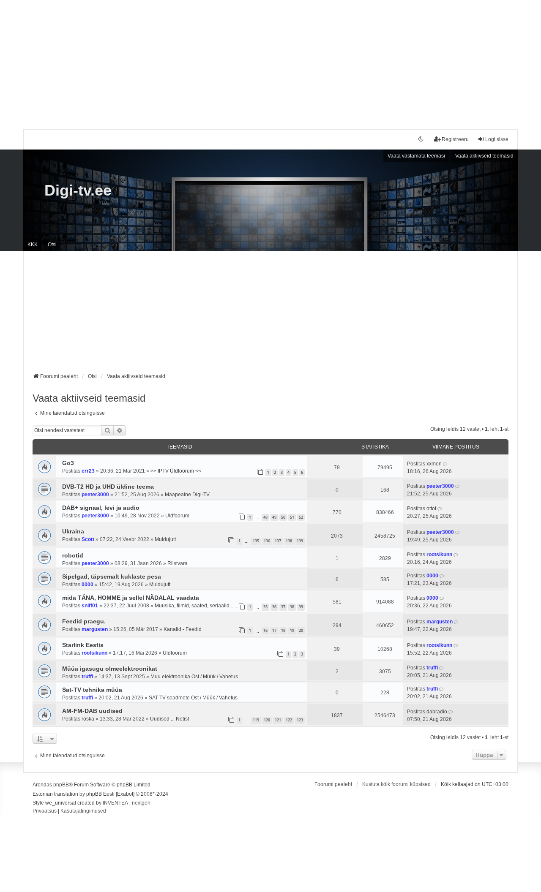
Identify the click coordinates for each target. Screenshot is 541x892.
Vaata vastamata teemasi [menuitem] (416, 156)
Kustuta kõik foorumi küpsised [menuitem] (396, 784)
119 (256, 720)
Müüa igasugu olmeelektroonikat (109, 668)
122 (289, 720)
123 (300, 720)
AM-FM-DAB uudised (92, 710)
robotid (72, 555)
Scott (88, 539)
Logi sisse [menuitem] (496, 139)
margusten (95, 629)
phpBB (61, 785)
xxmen (434, 464)
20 (301, 630)
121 (278, 720)
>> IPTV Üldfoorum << (175, 471)
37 (283, 606)
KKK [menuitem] (32, 244)
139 (300, 541)
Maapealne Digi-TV (187, 495)
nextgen (141, 803)
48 (265, 517)
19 (292, 630)
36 (274, 606)
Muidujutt (165, 539)
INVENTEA (115, 803)
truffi (87, 677)
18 (283, 630)
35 (265, 606)
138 (289, 541)
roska (88, 719)
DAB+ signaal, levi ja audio (100, 507)
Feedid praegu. (84, 621)
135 (256, 541)
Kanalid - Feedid (183, 629)
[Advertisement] (270, 59)
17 (274, 630)
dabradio (436, 712)
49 (274, 517)
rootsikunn (439, 555)
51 (292, 517)
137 (278, 541)
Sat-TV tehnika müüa (92, 689)
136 (267, 541)
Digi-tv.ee (78, 190)
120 (267, 720)
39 (301, 606)
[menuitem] (45, 811)
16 (265, 630)
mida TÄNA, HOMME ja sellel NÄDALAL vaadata (130, 597)
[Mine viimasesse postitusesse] (445, 464)
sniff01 (90, 606)
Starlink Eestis (83, 645)
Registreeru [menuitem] (455, 139)
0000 (87, 584)
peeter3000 (95, 495)
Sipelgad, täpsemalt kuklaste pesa (111, 576)
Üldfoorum (177, 516)
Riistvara (177, 563)
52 (301, 517)
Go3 (68, 463)
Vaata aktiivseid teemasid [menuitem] (484, 156)
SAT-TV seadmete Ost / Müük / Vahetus (193, 698)
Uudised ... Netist (169, 719)
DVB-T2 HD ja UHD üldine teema (108, 486)
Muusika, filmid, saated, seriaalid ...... (196, 606)
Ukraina (73, 531)
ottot (431, 508)
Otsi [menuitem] (52, 244)
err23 (88, 471)
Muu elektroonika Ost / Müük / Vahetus (194, 677)
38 (292, 606)
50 (283, 517)
